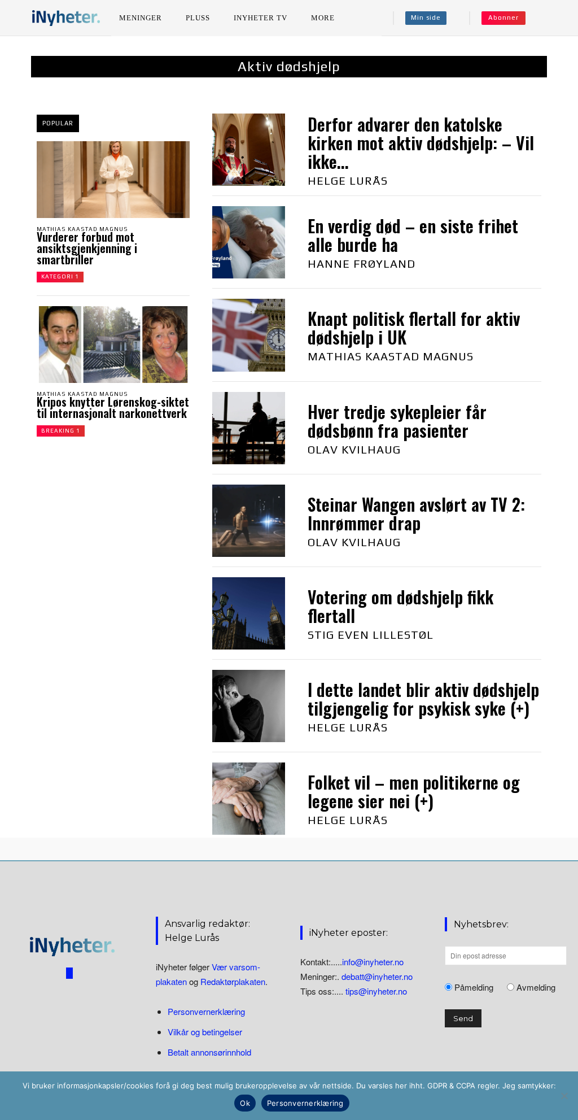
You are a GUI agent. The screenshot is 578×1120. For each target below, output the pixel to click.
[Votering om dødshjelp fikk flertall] (248, 613)
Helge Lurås (348, 180)
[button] (550, 18)
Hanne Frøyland (361, 263)
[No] (564, 1095)
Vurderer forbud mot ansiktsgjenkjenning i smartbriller (87, 248)
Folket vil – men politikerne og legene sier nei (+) (414, 791)
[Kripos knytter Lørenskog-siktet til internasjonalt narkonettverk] (113, 344)
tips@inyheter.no (376, 991)
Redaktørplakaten (232, 981)
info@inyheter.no (373, 962)
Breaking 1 (60, 431)
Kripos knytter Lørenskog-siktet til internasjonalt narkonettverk (113, 407)
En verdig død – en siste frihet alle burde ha (413, 235)
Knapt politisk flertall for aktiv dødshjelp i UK (414, 328)
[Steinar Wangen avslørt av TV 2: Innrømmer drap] (248, 521)
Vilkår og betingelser (205, 1032)
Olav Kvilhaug (354, 449)
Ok (245, 1103)
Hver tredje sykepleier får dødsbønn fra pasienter (397, 421)
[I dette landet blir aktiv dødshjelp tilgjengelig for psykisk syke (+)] (248, 706)
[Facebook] (69, 973)
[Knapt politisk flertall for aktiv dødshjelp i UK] (248, 335)
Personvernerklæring (206, 1011)
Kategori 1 (60, 276)
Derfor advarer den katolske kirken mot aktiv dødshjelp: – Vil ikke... (421, 142)
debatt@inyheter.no (377, 976)
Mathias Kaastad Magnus (82, 229)
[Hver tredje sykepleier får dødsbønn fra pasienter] (248, 428)
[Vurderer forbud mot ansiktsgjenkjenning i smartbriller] (113, 179)
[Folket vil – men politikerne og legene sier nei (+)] (248, 798)
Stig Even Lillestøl (371, 634)
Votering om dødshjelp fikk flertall (400, 606)
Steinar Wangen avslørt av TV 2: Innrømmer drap (416, 513)
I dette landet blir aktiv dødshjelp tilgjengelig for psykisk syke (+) (423, 699)
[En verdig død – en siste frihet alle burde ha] (248, 242)
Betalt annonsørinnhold (209, 1052)
